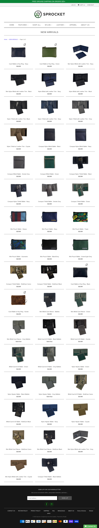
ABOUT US (85, 25)
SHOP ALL (37, 25)
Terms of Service (81, 511)
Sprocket (38, 516)
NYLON (48, 25)
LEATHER (60, 25)
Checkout (90, 5)
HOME (11, 25)
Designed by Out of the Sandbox (48, 516)
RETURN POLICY (23, 511)
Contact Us (91, 526)
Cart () (82, 5)
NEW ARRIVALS (49, 32)
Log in (73, 5)
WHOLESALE (61, 511)
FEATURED (22, 25)
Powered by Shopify (61, 516)
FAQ (53, 511)
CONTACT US (11, 511)
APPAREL (73, 25)
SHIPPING (46, 511)
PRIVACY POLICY (35, 511)
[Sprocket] (49, 14)
